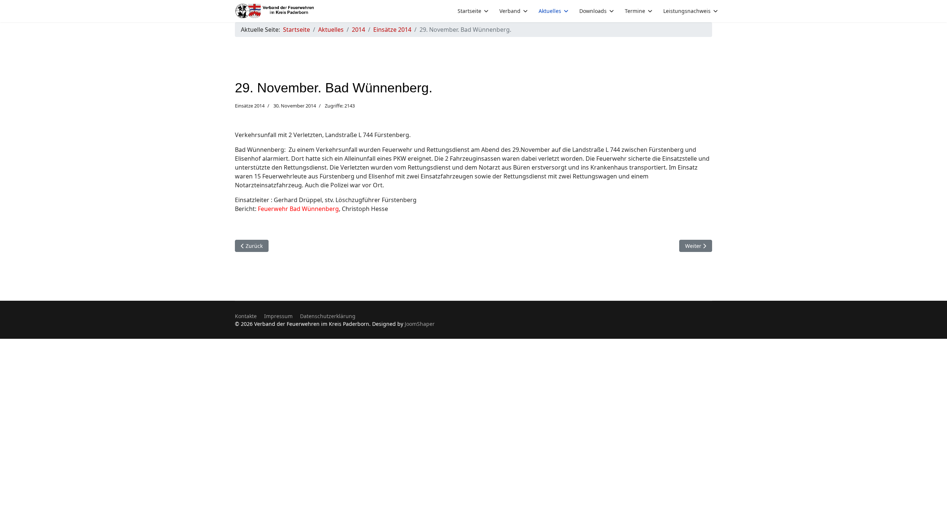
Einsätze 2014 (249, 105)
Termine (635, 10)
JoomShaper (420, 323)
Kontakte (246, 316)
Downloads (593, 10)
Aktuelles (550, 10)
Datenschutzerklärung (327, 316)
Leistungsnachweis (687, 10)
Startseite (469, 10)
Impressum (278, 316)
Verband (509, 10)
